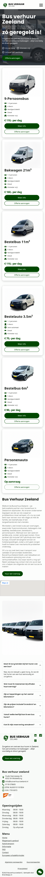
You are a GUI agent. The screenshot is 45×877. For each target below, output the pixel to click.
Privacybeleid (22, 868)
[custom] (35, 735)
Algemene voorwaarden (13, 862)
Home (4, 837)
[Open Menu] (41, 5)
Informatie (6, 846)
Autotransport (8, 843)
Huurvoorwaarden (33, 862)
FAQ (4, 849)
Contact (5, 852)
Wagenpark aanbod (10, 840)
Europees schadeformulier (13, 855)
